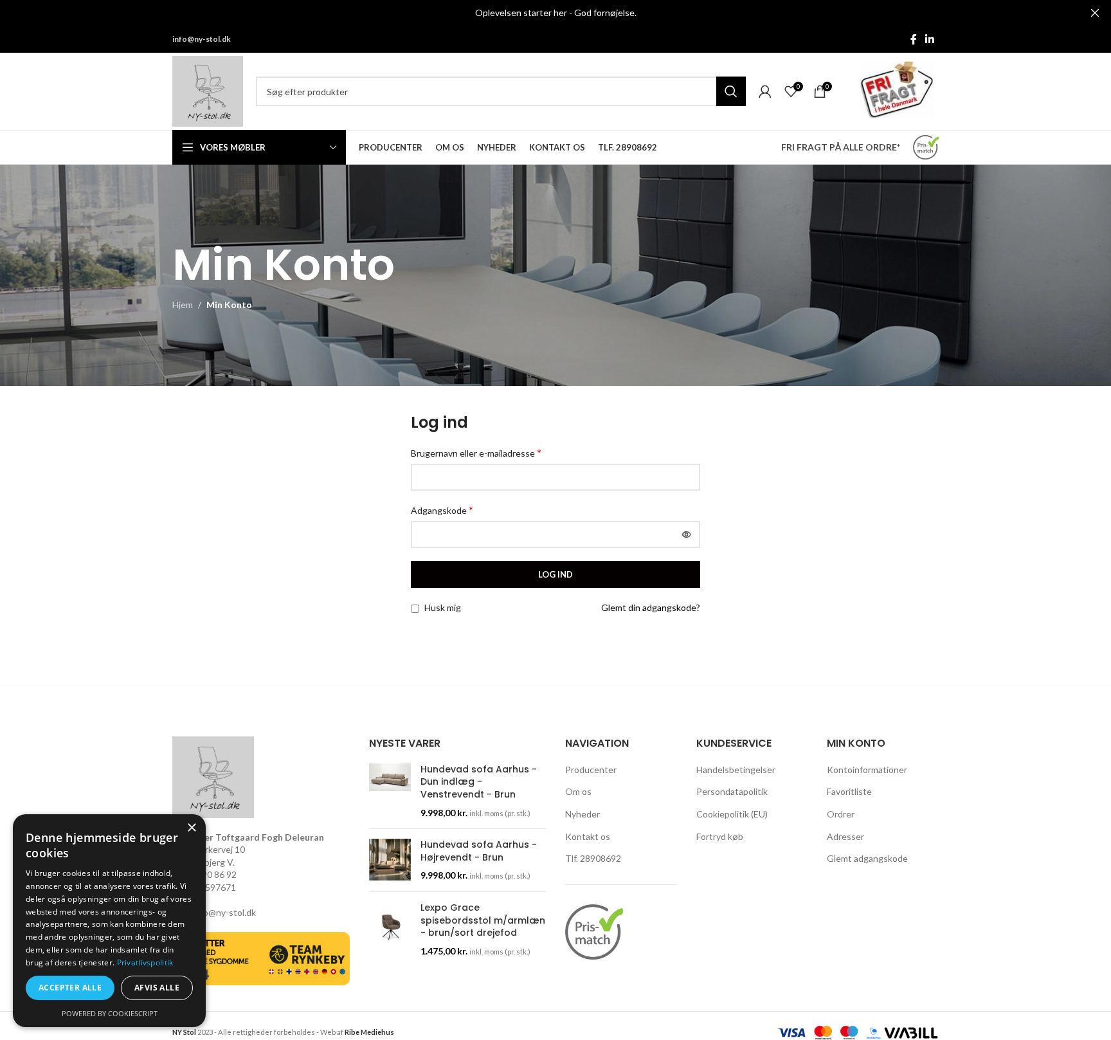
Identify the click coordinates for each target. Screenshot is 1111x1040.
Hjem (182, 304)
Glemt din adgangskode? (650, 607)
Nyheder (582, 813)
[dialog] (109, 920)
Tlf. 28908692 (593, 858)
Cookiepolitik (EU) (732, 813)
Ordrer (840, 813)
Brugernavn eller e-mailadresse (476, 452)
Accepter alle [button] (70, 987)
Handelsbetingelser (735, 769)
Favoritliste (849, 791)
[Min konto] (765, 91)
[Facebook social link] (913, 39)
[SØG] (731, 91)
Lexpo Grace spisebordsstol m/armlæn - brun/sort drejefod (482, 920)
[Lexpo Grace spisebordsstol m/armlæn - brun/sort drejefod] (390, 929)
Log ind (555, 574)
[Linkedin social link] (930, 39)
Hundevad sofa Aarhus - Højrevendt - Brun (478, 851)
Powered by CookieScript (110, 1013)
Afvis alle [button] (156, 987)
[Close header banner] (1095, 13)
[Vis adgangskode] (686, 534)
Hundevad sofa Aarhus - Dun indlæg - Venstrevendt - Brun (478, 782)
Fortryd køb (719, 836)
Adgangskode (442, 510)
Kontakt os (587, 836)
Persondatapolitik (732, 791)
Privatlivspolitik (145, 962)
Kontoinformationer (867, 769)
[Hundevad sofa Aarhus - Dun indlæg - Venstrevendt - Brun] (390, 791)
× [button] (191, 828)
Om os (578, 791)
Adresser (845, 836)
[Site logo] (207, 90)
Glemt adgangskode (867, 858)
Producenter (591, 769)
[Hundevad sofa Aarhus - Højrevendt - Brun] (390, 860)
